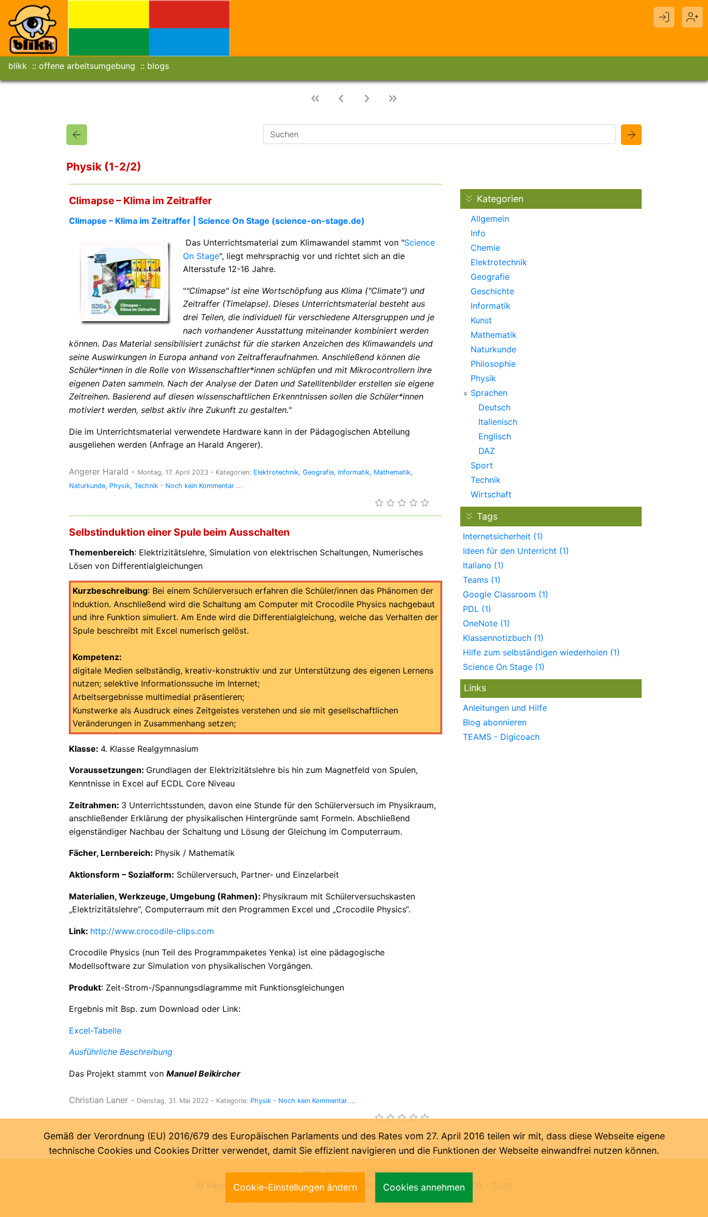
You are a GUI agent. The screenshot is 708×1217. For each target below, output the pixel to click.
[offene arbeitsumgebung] (149, 27)
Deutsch (494, 407)
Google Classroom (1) (505, 594)
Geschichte (492, 291)
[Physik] (76, 134)
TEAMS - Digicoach (501, 737)
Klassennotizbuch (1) (503, 638)
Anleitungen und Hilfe (505, 708)
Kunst (481, 320)
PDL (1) (477, 609)
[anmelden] (664, 17)
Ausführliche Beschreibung (121, 1052)
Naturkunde (87, 486)
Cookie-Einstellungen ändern (295, 1187)
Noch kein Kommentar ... (204, 486)
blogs (158, 66)
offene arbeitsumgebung (87, 66)
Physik (119, 486)
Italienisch (497, 422)
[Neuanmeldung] (692, 17)
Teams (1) (482, 580)
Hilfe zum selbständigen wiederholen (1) (541, 652)
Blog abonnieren (495, 722)
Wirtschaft (491, 494)
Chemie (485, 247)
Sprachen (489, 393)
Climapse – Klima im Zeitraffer (140, 200)
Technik (146, 486)
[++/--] (469, 198)
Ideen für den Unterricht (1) (516, 551)
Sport (482, 465)
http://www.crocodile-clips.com (152, 931)
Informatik (354, 472)
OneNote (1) (486, 623)
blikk (17, 66)
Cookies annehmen (424, 1187)
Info (478, 233)
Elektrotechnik (276, 472)
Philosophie (493, 364)
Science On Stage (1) (504, 667)
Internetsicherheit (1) (503, 536)
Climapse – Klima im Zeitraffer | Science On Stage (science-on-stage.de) (217, 221)
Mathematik (392, 472)
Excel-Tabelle (95, 1030)
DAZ (486, 451)
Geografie (318, 472)
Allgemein (490, 218)
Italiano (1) (483, 565)
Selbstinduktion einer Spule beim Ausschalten (179, 532)
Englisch (494, 436)
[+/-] (465, 394)
